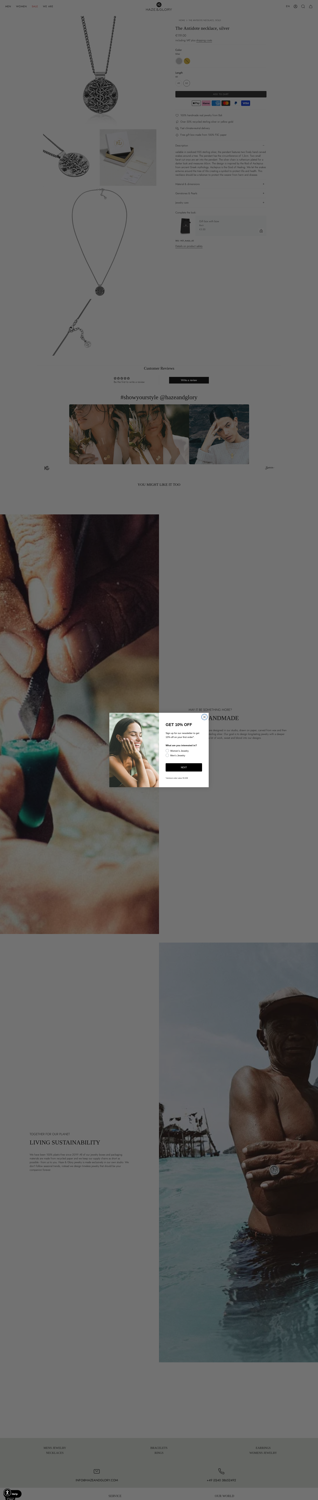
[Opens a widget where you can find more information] (12, 1494)
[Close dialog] (204, 717)
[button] (7, 1492)
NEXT (184, 767)
